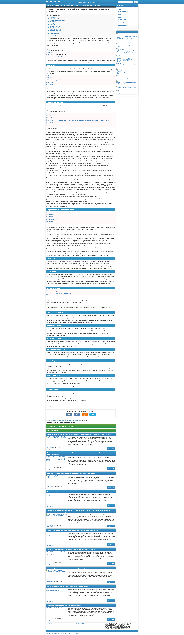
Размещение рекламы (81, 624)
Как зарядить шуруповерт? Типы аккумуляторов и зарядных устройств (71, 549)
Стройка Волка (54, 1)
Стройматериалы (122, 25)
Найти (135, 2)
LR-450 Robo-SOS (53, 24)
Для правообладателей (81, 625)
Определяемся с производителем (58, 20)
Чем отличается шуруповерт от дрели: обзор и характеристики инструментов (76, 80)
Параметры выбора (54, 18)
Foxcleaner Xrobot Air (55, 26)
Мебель (120, 9)
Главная (80, 2)
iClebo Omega (53, 35)
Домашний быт (122, 19)
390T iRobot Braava (54, 33)
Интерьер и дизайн (123, 11)
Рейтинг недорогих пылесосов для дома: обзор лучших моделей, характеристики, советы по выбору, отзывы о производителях (78, 511)
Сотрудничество (80, 623)
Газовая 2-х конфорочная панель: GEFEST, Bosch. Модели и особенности (71, 473)
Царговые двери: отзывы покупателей (60, 492)
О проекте (86, 2)
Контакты (92, 2)
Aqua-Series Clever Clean (55, 29)
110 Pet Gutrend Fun (54, 27)
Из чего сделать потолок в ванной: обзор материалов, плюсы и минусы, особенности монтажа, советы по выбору (79, 453)
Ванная (119, 17)
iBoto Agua (52, 23)
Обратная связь (51, 624)
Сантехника (121, 22)
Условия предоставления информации (56, 633)
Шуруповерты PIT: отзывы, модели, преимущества (69, 56)
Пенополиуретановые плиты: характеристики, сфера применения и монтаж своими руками (78, 568)
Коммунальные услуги (124, 20)
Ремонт (119, 14)
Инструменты (50, 449)
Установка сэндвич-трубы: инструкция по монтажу (64, 605)
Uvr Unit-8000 (53, 21)
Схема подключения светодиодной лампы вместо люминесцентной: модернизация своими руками (82, 218)
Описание (52, 17)
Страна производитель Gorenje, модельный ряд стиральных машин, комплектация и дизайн (79, 434)
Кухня (119, 12)
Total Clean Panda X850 (55, 30)
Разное (119, 27)
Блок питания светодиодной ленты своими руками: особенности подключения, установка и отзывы (83, 120)
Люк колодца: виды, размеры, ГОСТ (65, 293)
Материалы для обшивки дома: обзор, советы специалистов (67, 587)
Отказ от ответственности (73, 633)
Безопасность (121, 24)
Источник (49, 406)
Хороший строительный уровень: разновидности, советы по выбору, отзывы (73, 530)
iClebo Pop (52, 32)
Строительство (122, 8)
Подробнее (111, 448)
